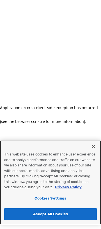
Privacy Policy (68, 187)
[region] (50, 182)
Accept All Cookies (50, 214)
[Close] (93, 146)
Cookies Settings (50, 198)
